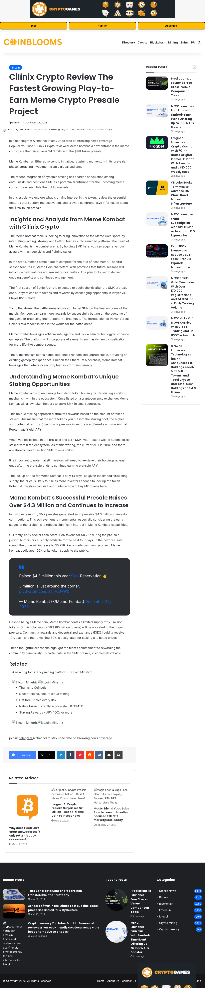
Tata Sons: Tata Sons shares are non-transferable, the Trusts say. (55, 893)
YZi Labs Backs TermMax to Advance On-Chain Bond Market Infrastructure (181, 193)
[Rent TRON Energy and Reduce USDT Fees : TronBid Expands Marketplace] (157, 250)
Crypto (142, 42)
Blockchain (157, 42)
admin (15, 122)
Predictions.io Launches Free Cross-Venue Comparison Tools (181, 87)
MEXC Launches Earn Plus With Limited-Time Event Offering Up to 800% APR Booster (182, 116)
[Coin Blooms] (33, 42)
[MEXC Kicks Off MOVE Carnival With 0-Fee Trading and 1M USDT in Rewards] (157, 323)
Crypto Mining (168, 922)
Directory (128, 42)
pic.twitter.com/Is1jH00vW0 (44, 591)
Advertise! (171, 25)
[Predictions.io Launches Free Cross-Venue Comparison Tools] (157, 83)
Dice (33, 25)
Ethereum (165, 910)
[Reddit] (90, 755)
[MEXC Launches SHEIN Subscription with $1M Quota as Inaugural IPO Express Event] (157, 219)
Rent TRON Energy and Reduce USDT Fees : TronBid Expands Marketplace (181, 256)
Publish (102, 25)
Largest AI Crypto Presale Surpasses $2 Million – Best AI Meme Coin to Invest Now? (67, 810)
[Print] (119, 755)
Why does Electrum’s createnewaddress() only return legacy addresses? (24, 833)
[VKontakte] (99, 755)
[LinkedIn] (61, 755)
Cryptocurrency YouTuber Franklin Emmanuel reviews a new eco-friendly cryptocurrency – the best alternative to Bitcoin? (63, 927)
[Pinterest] (80, 755)
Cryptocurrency (169, 929)
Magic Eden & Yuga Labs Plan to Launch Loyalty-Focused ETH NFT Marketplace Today (111, 814)
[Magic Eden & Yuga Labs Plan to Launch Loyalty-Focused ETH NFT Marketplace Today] (112, 796)
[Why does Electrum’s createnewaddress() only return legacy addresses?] (27, 806)
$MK (75, 576)
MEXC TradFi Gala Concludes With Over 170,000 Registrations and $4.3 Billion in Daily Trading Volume (183, 293)
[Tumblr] (70, 755)
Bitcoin (15, 67)
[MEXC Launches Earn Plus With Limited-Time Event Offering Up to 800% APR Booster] (157, 110)
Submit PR (188, 42)
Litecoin (164, 916)
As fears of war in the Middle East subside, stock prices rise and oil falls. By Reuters (63, 908)
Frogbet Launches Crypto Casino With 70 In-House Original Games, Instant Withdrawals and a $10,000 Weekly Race (182, 155)
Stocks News (167, 890)
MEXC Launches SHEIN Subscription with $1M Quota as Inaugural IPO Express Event (183, 224)
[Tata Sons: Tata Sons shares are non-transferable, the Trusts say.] (14, 894)
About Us (113, 980)
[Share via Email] (109, 755)
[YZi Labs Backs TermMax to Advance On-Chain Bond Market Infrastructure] (157, 188)
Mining (173, 42)
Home (101, 980)
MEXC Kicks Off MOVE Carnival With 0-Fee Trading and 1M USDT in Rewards (183, 326)
